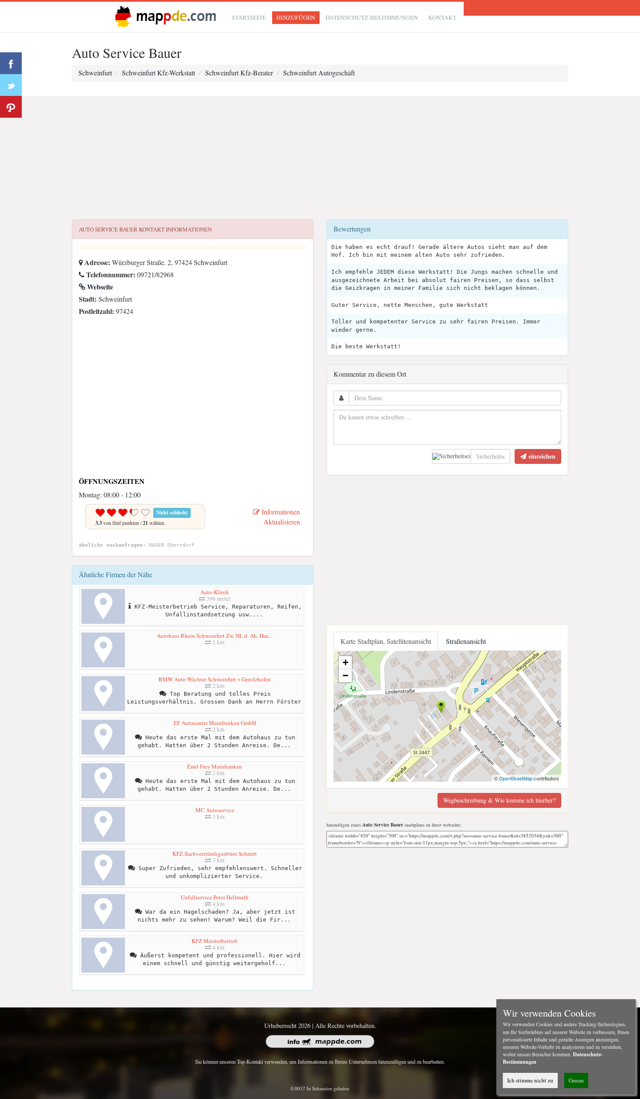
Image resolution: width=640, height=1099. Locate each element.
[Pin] (11, 107)
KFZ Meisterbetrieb (215, 941)
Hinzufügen (295, 17)
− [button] (345, 675)
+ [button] (345, 662)
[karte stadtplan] (163, 15)
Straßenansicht (466, 641)
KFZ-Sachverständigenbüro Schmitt (214, 853)
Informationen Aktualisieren (280, 516)
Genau (576, 1080)
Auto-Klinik (214, 592)
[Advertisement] (320, 158)
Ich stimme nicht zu (530, 1080)
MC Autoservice (214, 810)
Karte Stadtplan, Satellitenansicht (385, 641)
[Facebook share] (11, 63)
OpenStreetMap (515, 778)
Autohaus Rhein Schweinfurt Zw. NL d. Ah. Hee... (215, 636)
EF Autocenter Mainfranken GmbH (215, 723)
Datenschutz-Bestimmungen (372, 17)
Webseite (99, 287)
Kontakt (442, 17)
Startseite (249, 17)
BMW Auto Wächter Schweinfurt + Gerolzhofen (214, 679)
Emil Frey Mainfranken (214, 766)
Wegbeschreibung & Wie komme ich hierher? (499, 800)
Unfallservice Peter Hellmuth (215, 897)
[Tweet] (11, 85)
